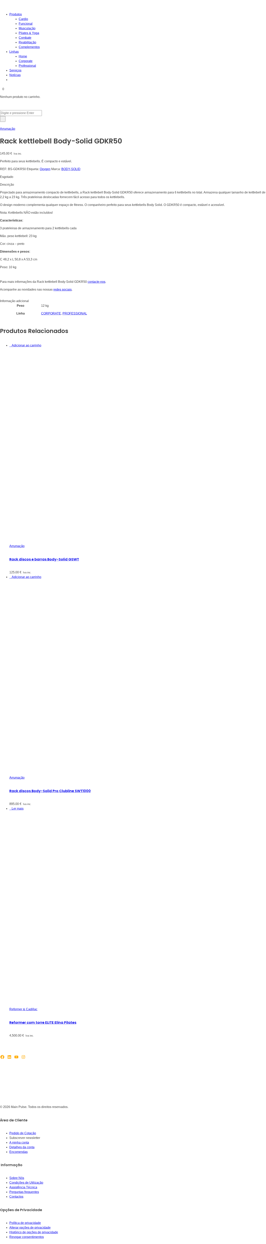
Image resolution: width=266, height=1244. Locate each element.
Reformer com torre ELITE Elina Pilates (42, 1022)
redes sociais (62, 289)
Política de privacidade (25, 1223)
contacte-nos (96, 281)
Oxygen (45, 169)
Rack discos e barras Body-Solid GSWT (44, 559)
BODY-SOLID (70, 169)
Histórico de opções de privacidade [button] (33, 1232)
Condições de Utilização (26, 1182)
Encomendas (18, 1152)
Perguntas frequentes (24, 1192)
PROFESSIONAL (75, 313)
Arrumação (7, 128)
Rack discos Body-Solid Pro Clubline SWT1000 (50, 790)
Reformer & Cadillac (23, 1009)
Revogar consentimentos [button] (26, 1237)
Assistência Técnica (23, 1187)
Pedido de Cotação (22, 1133)
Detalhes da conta (21, 1147)
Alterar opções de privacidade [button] (30, 1227)
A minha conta (19, 1142)
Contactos (16, 1196)
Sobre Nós (16, 1178)
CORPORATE (51, 313)
